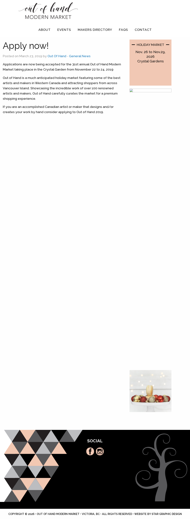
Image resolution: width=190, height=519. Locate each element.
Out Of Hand (57, 56)
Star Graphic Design (167, 513)
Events (64, 30)
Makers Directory (95, 30)
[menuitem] (44, 30)
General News (80, 56)
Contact (143, 30)
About (44, 30)
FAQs (123, 30)
